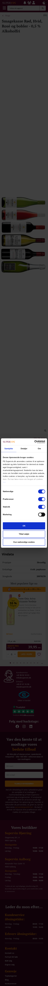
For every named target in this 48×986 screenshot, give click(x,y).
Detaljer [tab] (24, 449)
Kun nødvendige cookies (24, 542)
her (4, 482)
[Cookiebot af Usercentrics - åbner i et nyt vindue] (34, 441)
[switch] (41, 499)
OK (24, 526)
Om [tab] (39, 449)
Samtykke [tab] (8, 449)
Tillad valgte (24, 534)
